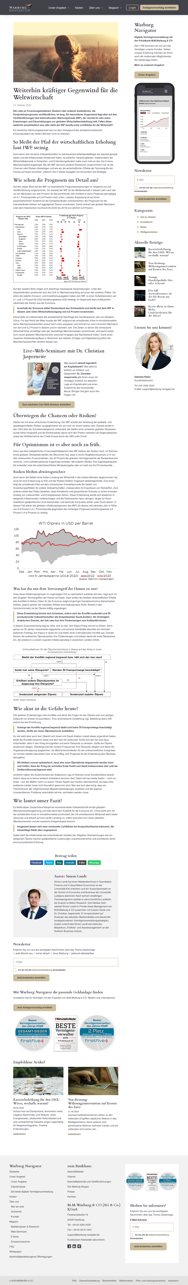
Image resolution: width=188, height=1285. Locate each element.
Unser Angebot (57, 7)
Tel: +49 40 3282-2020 (79, 1224)
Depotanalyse (18, 1186)
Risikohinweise (126, 1280)
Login (132, 7)
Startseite (14, 1171)
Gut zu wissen (148, 217)
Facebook (37, 862)
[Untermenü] (68, 7)
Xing (59, 862)
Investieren (146, 222)
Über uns (94, 7)
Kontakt (15, 1216)
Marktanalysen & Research (25, 1226)
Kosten (79, 7)
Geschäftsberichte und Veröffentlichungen (89, 1181)
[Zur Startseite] (21, 7)
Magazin (114, 7)
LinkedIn (70, 862)
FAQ (11, 1246)
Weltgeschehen (149, 232)
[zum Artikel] (38, 1081)
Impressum (173, 1280)
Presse (71, 1191)
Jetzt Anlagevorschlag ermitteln (34, 1007)
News (143, 227)
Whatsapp (94, 862)
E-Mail (82, 862)
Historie (71, 1176)
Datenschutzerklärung (42, 969)
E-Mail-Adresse (138, 1219)
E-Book (15, 1236)
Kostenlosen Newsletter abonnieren (86, 1239)
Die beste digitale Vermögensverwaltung (32, 1191)
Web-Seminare (19, 1231)
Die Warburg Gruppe (78, 1186)
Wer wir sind (17, 1206)
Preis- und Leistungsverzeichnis (150, 1280)
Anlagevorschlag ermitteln (159, 7)
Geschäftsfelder (75, 1171)
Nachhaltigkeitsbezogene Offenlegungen (30, 1256)
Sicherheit (16, 1211)
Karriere (71, 1196)
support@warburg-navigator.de (83, 1234)
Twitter (49, 862)
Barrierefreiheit (109, 1280)
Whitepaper (15, 1251)
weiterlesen (19, 1134)
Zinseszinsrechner (20, 1241)
